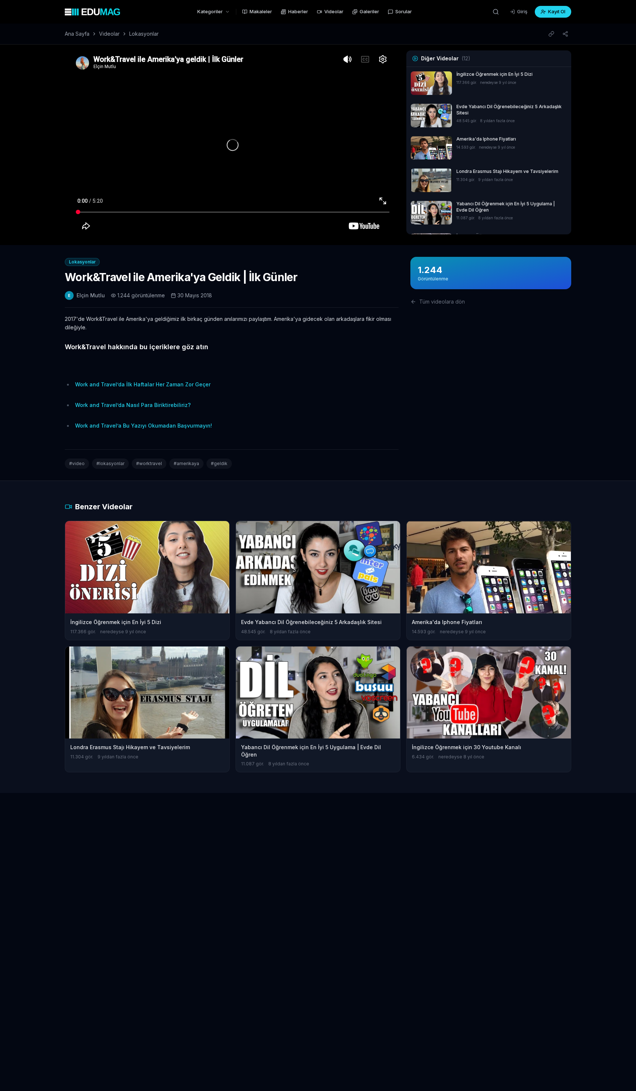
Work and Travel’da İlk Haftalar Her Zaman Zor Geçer (143, 384)
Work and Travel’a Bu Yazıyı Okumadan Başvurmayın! (143, 425)
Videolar (333, 11)
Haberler (298, 11)
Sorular (403, 11)
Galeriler (369, 11)
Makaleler (261, 11)
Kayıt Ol (556, 11)
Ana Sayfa (77, 34)
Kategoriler (210, 11)
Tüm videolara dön (442, 301)
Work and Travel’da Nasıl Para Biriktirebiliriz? (133, 405)
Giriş (522, 11)
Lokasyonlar (144, 34)
